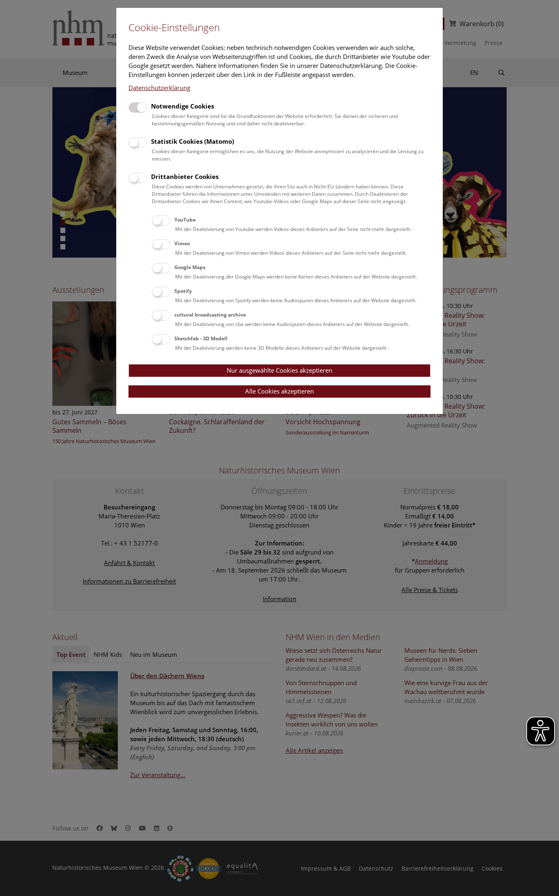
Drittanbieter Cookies (185, 176)
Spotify (183, 290)
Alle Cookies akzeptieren (279, 391)
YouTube (185, 219)
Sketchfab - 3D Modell (201, 338)
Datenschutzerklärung (159, 88)
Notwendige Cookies (182, 106)
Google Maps (189, 267)
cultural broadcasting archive (210, 314)
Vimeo (182, 243)
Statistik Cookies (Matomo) (192, 141)
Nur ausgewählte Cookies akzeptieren (279, 370)
